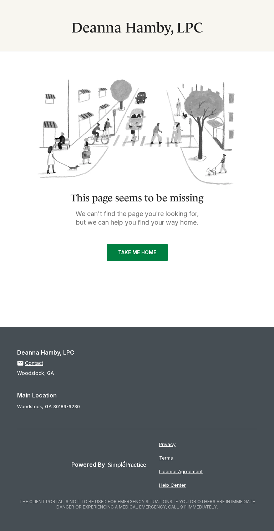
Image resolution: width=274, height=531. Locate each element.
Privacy (167, 444)
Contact (34, 363)
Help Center (172, 485)
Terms (166, 458)
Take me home (137, 252)
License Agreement (181, 471)
